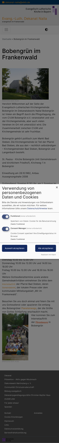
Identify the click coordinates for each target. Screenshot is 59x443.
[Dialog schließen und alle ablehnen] (57, 186)
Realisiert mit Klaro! (48, 255)
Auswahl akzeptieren (14, 248)
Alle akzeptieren (45, 248)
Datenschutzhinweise (37, 208)
